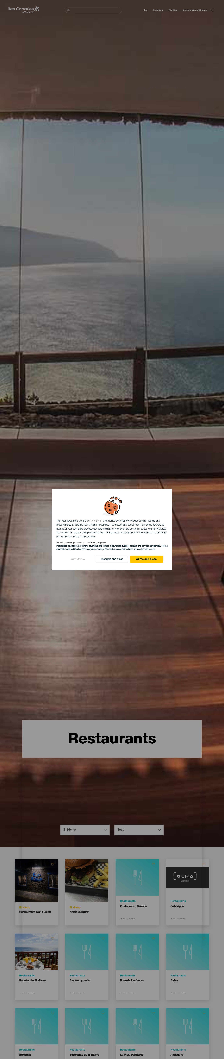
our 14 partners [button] (95, 521)
